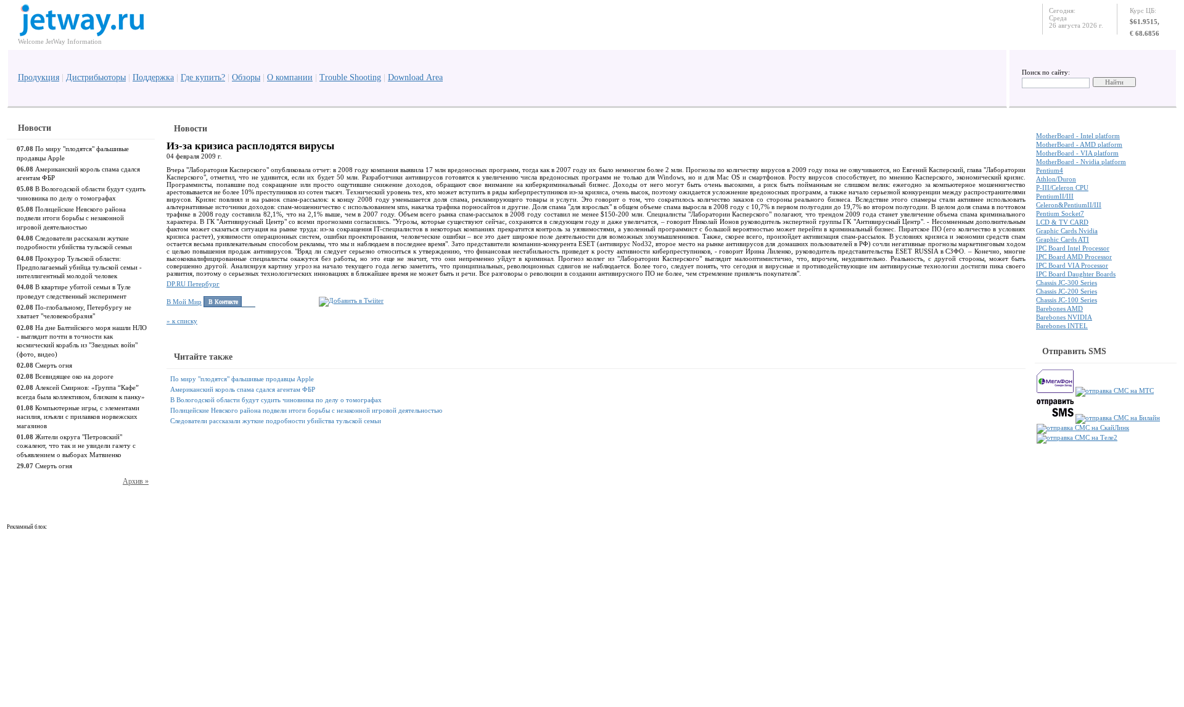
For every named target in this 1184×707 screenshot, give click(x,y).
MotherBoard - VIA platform (1077, 153)
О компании (290, 77)
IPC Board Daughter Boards (1076, 274)
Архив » (136, 481)
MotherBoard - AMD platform (1079, 144)
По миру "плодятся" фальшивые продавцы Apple (242, 378)
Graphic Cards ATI (1062, 239)
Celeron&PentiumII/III (1068, 205)
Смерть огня (53, 365)
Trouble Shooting (350, 77)
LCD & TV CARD (1062, 222)
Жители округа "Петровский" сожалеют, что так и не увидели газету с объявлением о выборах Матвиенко (76, 445)
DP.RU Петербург (193, 283)
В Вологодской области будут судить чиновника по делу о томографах (276, 399)
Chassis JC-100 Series (1066, 300)
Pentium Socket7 (1060, 213)
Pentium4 (1049, 170)
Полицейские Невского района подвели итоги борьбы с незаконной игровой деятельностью (71, 218)
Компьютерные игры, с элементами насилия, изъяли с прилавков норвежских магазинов (78, 416)
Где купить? (203, 77)
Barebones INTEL (1062, 325)
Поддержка (153, 77)
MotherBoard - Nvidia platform (1081, 161)
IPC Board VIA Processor (1072, 265)
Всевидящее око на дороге (74, 376)
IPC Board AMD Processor (1074, 256)
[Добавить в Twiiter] (351, 300)
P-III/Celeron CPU (1062, 187)
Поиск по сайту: (1046, 72)
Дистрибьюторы (96, 77)
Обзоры (246, 77)
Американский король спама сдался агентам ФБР (242, 389)
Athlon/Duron (1056, 179)
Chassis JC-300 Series (1066, 282)
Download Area (415, 77)
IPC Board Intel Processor (1072, 248)
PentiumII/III (1055, 196)
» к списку (181, 321)
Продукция (38, 77)
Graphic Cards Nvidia (1067, 230)
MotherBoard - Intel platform (1078, 135)
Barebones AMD (1059, 308)
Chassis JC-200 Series (1066, 291)
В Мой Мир (184, 301)
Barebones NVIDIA (1064, 317)
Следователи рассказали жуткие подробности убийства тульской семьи (275, 420)
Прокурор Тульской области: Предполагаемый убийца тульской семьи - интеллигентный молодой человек (79, 267)
